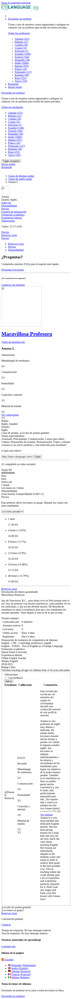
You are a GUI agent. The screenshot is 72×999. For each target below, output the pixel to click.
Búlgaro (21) (21, 41)
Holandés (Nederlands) (23, 965)
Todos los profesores (19, 33)
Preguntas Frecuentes (12, 269)
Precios (5, 238)
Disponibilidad (16, 249)
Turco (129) (21, 81)
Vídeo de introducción (13, 342)
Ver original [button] (46, 814)
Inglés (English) (19, 968)
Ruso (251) (21, 78)
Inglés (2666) (22, 63)
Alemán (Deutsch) (21, 971)
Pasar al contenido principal (15, 2)
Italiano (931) (22, 66)
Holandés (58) (22, 60)
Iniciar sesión (15, 87)
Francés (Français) (21, 974)
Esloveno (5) (21, 51)
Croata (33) (21, 48)
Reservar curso (9, 235)
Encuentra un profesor (13, 996)
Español (8, 959)
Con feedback (15, 677)
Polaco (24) (21, 69)
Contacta (6, 924)
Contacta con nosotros (13, 284)
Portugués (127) (23, 72)
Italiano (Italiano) (20, 977)
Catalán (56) (21, 45)
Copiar (37, 456)
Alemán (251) (22, 38)
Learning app (8, 946)
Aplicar (8, 681)
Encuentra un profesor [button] (19, 18)
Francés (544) (22, 57)
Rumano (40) (22, 75)
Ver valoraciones (10, 414)
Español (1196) (23, 54)
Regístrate (13, 84)
